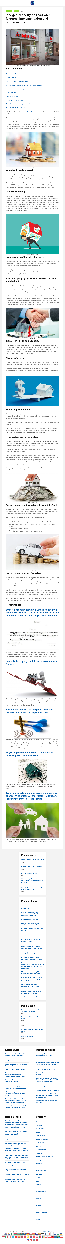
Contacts (43, 1231)
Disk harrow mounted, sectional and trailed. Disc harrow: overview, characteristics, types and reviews (15, 1074)
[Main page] (32, 3)
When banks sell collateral (14, 74)
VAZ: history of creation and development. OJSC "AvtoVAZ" (45, 1054)
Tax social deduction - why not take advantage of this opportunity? (15, 1054)
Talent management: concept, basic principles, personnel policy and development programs (15, 1164)
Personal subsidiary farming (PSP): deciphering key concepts (15, 1059)
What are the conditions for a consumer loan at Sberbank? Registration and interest (29, 914)
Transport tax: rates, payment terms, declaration (46, 1101)
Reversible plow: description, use (15, 1069)
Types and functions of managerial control (15, 1138)
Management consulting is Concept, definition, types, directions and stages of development (16, 1150)
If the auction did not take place (15, 100)
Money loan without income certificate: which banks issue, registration (30, 986)
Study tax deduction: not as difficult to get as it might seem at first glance (16, 1106)
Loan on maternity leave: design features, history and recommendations (30, 941)
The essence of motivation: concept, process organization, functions (15, 1144)
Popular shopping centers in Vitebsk (46, 1069)
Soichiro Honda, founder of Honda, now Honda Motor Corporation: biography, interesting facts (47, 1064)
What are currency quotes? (29, 873)
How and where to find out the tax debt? (47, 1090)
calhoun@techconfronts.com (34, 112)
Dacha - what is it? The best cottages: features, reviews (16, 1065)
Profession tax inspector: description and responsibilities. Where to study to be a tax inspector (47, 1095)
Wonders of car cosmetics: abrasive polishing (46, 1073)
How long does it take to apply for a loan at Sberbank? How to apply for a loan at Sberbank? (32, 979)
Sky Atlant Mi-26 (26, 1024)
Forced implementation (13, 96)
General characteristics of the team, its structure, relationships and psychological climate (16, 1132)
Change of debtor (11, 92)
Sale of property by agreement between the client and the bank (24, 85)
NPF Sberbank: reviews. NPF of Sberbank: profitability (45, 1085)
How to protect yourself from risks (16, 107)
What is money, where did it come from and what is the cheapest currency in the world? (32, 880)
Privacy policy (50, 1231)
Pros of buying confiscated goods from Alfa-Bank (20, 104)
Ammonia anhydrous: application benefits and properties (14, 1080)
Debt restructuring (11, 77)
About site (37, 1231)
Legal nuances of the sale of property (17, 81)
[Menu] (2, 2)
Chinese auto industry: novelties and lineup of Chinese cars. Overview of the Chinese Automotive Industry (47, 1079)
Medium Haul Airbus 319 (28, 1036)
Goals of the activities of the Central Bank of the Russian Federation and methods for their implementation (15, 1100)
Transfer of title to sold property (15, 89)
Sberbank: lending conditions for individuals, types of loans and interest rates (31, 906)
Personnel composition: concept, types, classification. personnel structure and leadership (16, 1157)
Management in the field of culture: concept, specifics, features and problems (15, 1181)
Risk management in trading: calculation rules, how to (17, 1175)
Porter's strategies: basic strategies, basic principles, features (15, 1170)
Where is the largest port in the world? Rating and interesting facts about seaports (16, 1093)
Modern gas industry (42, 1059)
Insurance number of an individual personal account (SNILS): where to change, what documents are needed (16, 1086)
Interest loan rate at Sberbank (29, 919)
